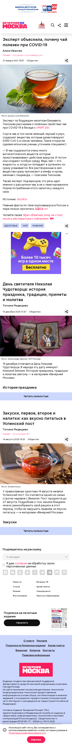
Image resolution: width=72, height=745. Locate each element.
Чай (24, 225)
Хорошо (36, 739)
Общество (32, 60)
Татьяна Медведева (15, 305)
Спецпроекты (43, 591)
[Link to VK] (12, 572)
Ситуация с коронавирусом (28, 55)
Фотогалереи (20, 596)
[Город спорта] (41, 25)
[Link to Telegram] (42, 572)
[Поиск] (53, 25)
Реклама (42, 640)
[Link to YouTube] (35, 572)
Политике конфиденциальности (27, 732)
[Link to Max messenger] (5, 572)
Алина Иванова (12, 50)
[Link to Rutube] (57, 572)
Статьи (16, 587)
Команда (35, 650)
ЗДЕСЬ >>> (41, 209)
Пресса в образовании (48, 596)
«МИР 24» (42, 127)
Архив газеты (43, 587)
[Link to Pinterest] (64, 572)
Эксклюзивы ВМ (21, 434)
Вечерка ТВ (42, 582)
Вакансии (21, 650)
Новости (17, 582)
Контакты (49, 650)
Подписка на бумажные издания (26, 645)
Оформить (22, 622)
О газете (28, 640)
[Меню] (66, 25)
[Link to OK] (20, 572)
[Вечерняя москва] (36, 670)
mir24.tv (22, 199)
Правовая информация (36, 655)
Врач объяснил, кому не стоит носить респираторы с (33, 216)
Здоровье (10, 225)
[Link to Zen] (27, 572)
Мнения (37, 225)
